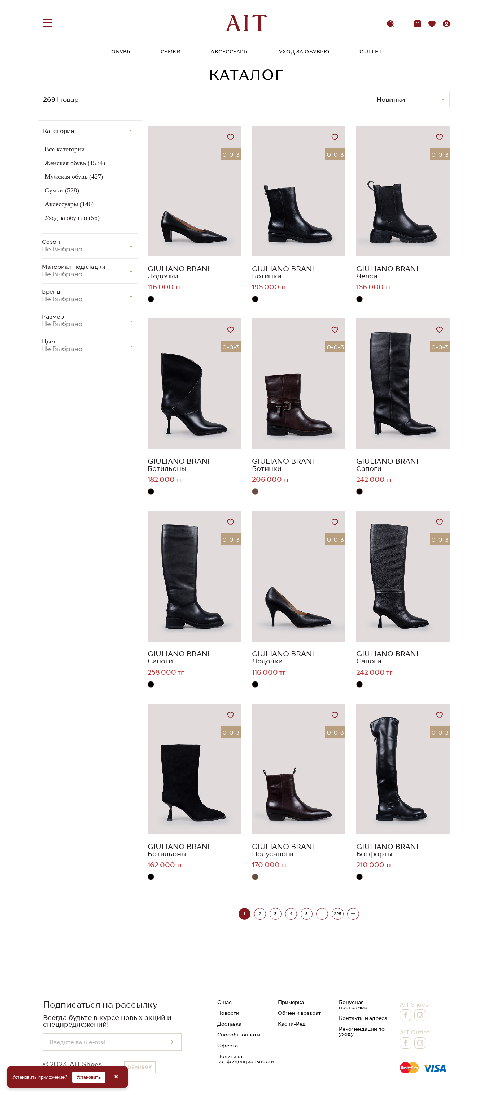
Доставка (229, 1024)
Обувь (120, 51)
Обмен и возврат (299, 1013)
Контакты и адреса (363, 1018)
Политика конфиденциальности (245, 1059)
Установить (89, 1077)
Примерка (291, 1002)
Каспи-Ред (292, 1024)
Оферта (227, 1045)
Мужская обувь (74, 176)
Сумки (171, 51)
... (321, 913)
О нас (224, 1002)
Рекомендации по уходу (362, 1031)
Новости (228, 1013)
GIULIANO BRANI (179, 268)
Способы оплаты (239, 1034)
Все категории (65, 149)
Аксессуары (230, 51)
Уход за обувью (304, 51)
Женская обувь (75, 162)
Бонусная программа (353, 1004)
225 (337, 913)
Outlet (370, 51)
